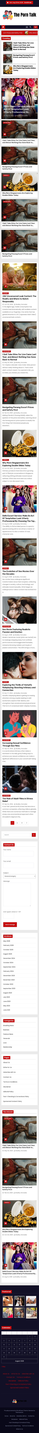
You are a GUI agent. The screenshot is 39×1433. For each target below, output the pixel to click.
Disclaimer (7, 1087)
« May (3, 1367)
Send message (10, 924)
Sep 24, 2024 (9, 749)
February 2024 (8, 971)
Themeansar (19, 1412)
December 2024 (9, 958)
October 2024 (8, 963)
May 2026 (6, 941)
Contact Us (7, 1077)
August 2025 (7, 954)
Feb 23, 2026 (8, 413)
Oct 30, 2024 (9, 304)
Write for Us (7, 1067)
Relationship (6, 740)
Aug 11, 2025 (10, 116)
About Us (6, 1062)
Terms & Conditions (10, 1082)
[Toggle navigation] (27, 27)
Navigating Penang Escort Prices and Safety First (24, 56)
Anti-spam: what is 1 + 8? (12, 912)
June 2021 (6, 1010)
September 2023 (9, 988)
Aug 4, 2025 (8, 635)
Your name (7, 850)
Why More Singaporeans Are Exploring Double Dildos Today (24, 68)
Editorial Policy (8, 1092)
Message (6, 881)
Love (5, 1043)
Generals (6, 175)
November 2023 (9, 980)
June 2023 (6, 1001)
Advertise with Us (9, 1072)
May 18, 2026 (8, 362)
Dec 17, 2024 (8, 693)
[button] (31, 27)
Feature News (7, 122)
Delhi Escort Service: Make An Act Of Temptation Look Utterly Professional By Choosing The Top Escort (18, 1273)
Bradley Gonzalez (22, 116)
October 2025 (8, 950)
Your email (7, 861)
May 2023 (6, 1006)
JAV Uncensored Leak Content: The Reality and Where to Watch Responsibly (19, 299)
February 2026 (8, 945)
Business (7, 81)
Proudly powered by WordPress (13, 1410)
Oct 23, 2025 (8, 468)
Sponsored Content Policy (12, 1101)
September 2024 (9, 967)
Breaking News (8, 1025)
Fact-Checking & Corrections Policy (16, 1096)
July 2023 (6, 997)
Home (6, 1416)
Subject (6, 873)
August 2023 (7, 993)
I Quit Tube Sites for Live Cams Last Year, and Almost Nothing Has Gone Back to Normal (23, 46)
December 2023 (9, 976)
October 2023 (8, 984)
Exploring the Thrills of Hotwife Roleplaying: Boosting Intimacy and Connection (19, 687)
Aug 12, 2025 (8, 524)
